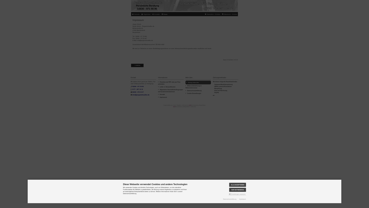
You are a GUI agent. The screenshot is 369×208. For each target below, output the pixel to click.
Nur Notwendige (237, 190)
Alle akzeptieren (237, 185)
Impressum (242, 199)
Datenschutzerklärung (229, 199)
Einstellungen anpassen (238, 194)
